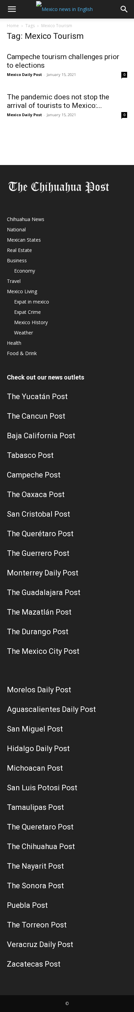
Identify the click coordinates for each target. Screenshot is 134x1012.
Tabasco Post (30, 455)
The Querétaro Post (40, 533)
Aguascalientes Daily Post (51, 709)
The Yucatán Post (37, 396)
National (16, 229)
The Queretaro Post (40, 827)
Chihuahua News (25, 219)
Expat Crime (27, 312)
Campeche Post (33, 475)
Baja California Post (41, 435)
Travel (14, 281)
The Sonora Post (35, 885)
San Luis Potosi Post (42, 787)
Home (13, 26)
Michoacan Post (35, 768)
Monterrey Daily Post (42, 573)
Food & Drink (22, 353)
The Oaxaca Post (36, 494)
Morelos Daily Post (39, 689)
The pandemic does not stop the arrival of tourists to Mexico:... (58, 101)
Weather (23, 332)
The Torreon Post (37, 925)
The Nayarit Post (35, 866)
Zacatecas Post (33, 964)
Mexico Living (22, 291)
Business (17, 260)
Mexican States (24, 239)
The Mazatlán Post (39, 612)
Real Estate (19, 250)
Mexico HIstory (31, 322)
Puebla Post (27, 905)
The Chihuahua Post (41, 846)
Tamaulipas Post (35, 807)
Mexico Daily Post (24, 74)
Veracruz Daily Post (40, 944)
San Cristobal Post (38, 514)
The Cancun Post (36, 416)
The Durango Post (37, 631)
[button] (12, 9)
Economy (24, 270)
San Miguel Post (35, 729)
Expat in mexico (31, 301)
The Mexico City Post (43, 651)
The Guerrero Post (38, 553)
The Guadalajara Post (43, 592)
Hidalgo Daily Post (38, 748)
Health (14, 343)
